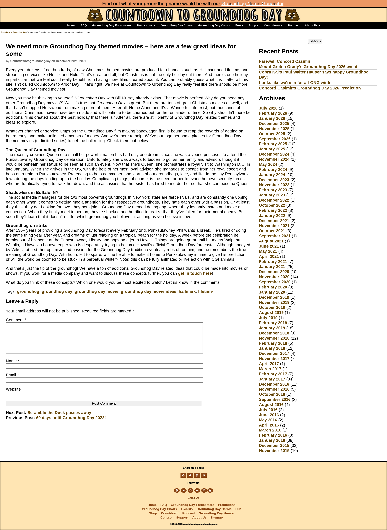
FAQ (84, 25)
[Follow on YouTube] (197, 490)
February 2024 (273, 169)
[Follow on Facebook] (177, 490)
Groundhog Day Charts (177, 25)
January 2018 (272, 348)
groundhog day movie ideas (148, 291)
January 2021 (272, 266)
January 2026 (272, 118)
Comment (16, 320)
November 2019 (274, 302)
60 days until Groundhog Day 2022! (71, 417)
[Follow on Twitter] (184, 490)
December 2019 (274, 297)
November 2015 (274, 450)
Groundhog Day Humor (216, 513)
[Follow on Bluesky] (210, 490)
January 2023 (272, 195)
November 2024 (274, 159)
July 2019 (268, 317)
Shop (253, 25)
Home (71, 25)
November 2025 (274, 128)
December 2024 (274, 154)
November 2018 (274, 338)
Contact (166, 517)
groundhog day (57, 291)
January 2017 (272, 379)
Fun (238, 25)
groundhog (28, 291)
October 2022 (272, 205)
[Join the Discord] (204, 490)
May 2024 (268, 164)
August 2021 (271, 241)
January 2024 (272, 174)
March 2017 (270, 368)
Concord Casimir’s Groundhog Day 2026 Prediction (310, 88)
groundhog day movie (96, 291)
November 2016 (274, 389)
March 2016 (270, 430)
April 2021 (269, 256)
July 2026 (268, 108)
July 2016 (268, 409)
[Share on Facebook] (183, 475)
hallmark (187, 291)
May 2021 (268, 251)
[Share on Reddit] (197, 475)
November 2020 (274, 276)
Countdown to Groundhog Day (13, 32)
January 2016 (272, 440)
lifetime (205, 291)
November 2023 (274, 184)
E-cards (187, 509)
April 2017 (269, 363)
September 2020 (275, 282)
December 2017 (274, 353)
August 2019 (271, 312)
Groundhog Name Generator (252, 3)
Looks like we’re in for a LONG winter (296, 82)
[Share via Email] (204, 475)
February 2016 (273, 435)
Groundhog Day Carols (214, 25)
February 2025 (273, 144)
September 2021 (275, 236)
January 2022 (272, 215)
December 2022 (274, 200)
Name (13, 361)
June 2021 (269, 246)
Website (13, 389)
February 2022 (273, 210)
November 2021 (274, 225)
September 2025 (275, 139)
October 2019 (272, 307)
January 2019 (272, 328)
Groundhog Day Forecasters (112, 25)
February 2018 (273, 343)
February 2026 (273, 113)
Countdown (272, 25)
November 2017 (274, 358)
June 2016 (269, 414)
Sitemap (216, 517)
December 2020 (274, 271)
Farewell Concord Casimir (285, 61)
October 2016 (272, 394)
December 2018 (274, 333)
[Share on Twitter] (190, 475)
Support (182, 517)
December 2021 (274, 220)
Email (12, 375)
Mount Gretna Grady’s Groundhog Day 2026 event (308, 66)
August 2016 (271, 404)
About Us (312, 25)
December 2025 (274, 123)
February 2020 (273, 287)
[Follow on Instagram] (190, 490)
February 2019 (273, 322)
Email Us (193, 497)
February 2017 (273, 374)
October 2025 (272, 133)
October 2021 (272, 230)
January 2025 (272, 149)
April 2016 (269, 425)
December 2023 (274, 179)
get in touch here (195, 273)
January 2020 (272, 292)
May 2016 (268, 420)
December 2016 (274, 384)
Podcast (293, 25)
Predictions (145, 25)
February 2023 (273, 190)
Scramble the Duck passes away (59, 412)
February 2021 (273, 261)
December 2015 (274, 445)
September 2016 (275, 399)
